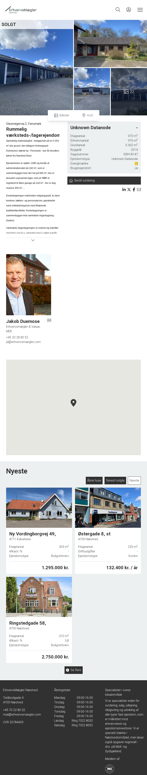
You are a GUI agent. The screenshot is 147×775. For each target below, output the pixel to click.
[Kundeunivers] (128, 9)
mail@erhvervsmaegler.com (22, 714)
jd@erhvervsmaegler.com (23, 342)
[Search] (118, 9)
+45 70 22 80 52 (14, 710)
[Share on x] (129, 189)
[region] (73, 407)
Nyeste (134, 480)
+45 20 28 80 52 (17, 337)
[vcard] (49, 326)
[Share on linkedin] (124, 189)
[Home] (39, 9)
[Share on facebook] (134, 189)
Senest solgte (115, 480)
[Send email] (139, 189)
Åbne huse (94, 480)
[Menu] (139, 9)
